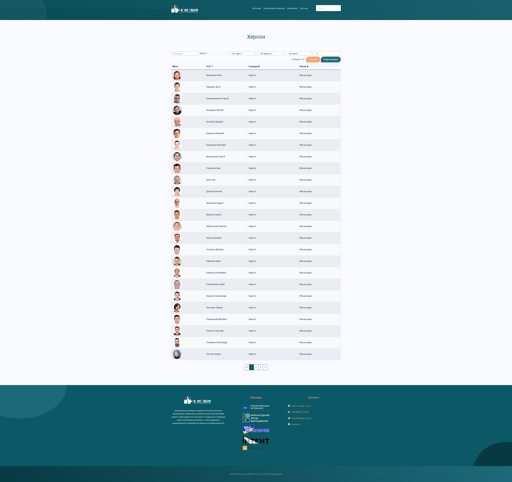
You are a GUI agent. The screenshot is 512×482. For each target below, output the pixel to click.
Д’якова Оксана (214, 191)
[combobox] (241, 53)
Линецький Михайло (216, 319)
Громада (253, 66)
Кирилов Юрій (213, 261)
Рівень (303, 66)
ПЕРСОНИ (257, 8)
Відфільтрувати (331, 59)
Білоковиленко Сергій (217, 98)
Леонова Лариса (214, 307)
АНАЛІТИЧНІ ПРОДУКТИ (274, 8)
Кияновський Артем (216, 272)
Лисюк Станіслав (214, 331)
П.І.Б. (209, 66)
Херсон (252, 75)
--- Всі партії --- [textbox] (236, 53)
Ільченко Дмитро (215, 249)
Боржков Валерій (215, 133)
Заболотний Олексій (216, 226)
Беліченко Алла (214, 75)
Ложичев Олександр (216, 342)
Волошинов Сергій (215, 156)
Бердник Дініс (213, 87)
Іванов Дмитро (213, 238)
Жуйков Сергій (213, 214)
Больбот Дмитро (214, 121)
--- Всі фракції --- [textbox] (266, 53)
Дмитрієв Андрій (214, 203)
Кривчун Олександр (216, 296)
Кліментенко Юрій (215, 284)
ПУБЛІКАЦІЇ (292, 8)
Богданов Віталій (214, 110)
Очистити (313, 59)
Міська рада (305, 75)
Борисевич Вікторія (216, 145)
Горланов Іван (213, 168)
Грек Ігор (210, 180)
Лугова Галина (213, 354)
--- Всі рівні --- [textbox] (293, 53)
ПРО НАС (304, 8)
